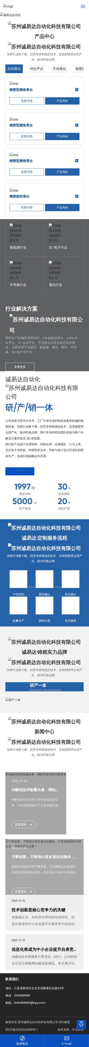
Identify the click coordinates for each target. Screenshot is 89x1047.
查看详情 (26, 100)
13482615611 (22, 1028)
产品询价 (62, 100)
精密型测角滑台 (21, 89)
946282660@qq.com (67, 1043)
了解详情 (15, 245)
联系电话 (22, 1044)
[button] (83, 16)
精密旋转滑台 (19, 196)
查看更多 (20, 367)
